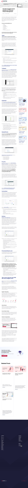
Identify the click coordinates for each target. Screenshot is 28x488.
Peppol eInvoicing (2, 449)
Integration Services (20, 438)
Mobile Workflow (2, 448)
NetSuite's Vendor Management (6, 217)
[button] (26, 1)
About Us (20, 444)
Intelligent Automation (2, 442)
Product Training (20, 441)
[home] (4, 1)
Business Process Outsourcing (20, 440)
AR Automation (2, 439)
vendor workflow (6, 207)
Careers (20, 446)
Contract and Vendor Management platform (10, 102)
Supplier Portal (2, 441)
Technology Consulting (20, 437)
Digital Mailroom (2, 446)
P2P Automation (2, 438)
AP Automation (2, 437)
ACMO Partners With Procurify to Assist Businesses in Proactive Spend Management (8, 188)
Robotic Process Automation (2, 444)
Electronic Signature (2, 445)
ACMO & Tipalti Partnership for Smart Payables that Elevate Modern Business (9, 65)
